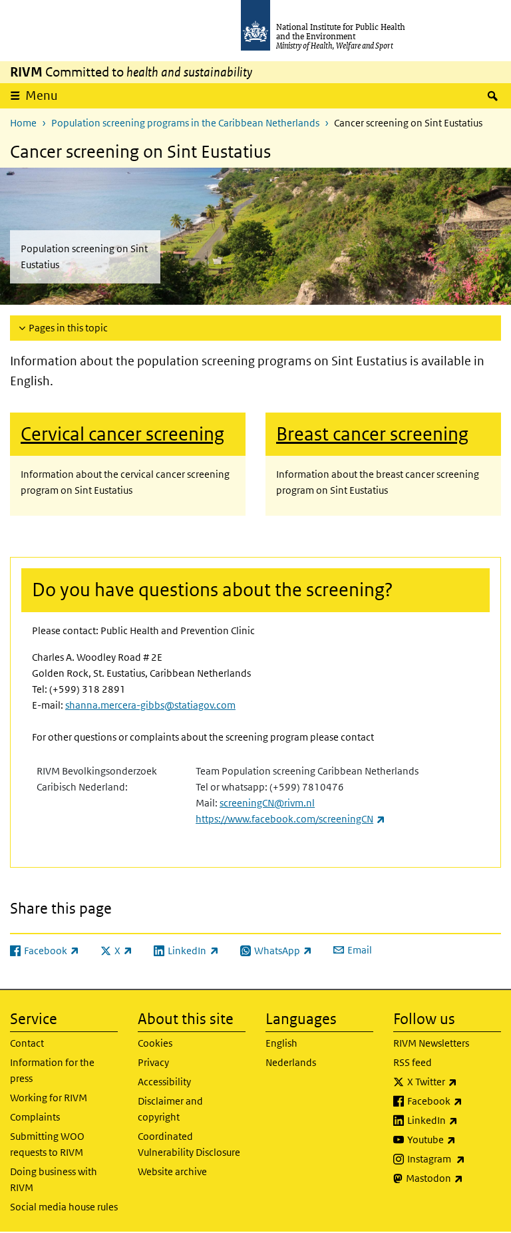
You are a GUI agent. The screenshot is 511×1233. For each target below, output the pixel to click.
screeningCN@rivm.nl (267, 802)
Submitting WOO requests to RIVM (47, 1144)
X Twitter (454, 1081)
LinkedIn (454, 1120)
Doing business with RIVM (53, 1179)
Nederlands (290, 1062)
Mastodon (453, 1177)
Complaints (35, 1117)
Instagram (454, 1158)
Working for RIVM (48, 1097)
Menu (41, 95)
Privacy (153, 1062)
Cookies (155, 1043)
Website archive (172, 1171)
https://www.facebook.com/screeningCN (290, 818)
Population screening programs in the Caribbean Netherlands (185, 122)
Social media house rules (64, 1206)
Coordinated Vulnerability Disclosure (189, 1144)
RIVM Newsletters (431, 1043)
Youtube (454, 1139)
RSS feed (412, 1062)
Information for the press (52, 1070)
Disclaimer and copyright (170, 1109)
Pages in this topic (68, 327)
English (281, 1043)
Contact (27, 1043)
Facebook (454, 1100)
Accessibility (164, 1081)
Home (23, 122)
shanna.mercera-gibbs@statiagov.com (150, 705)
